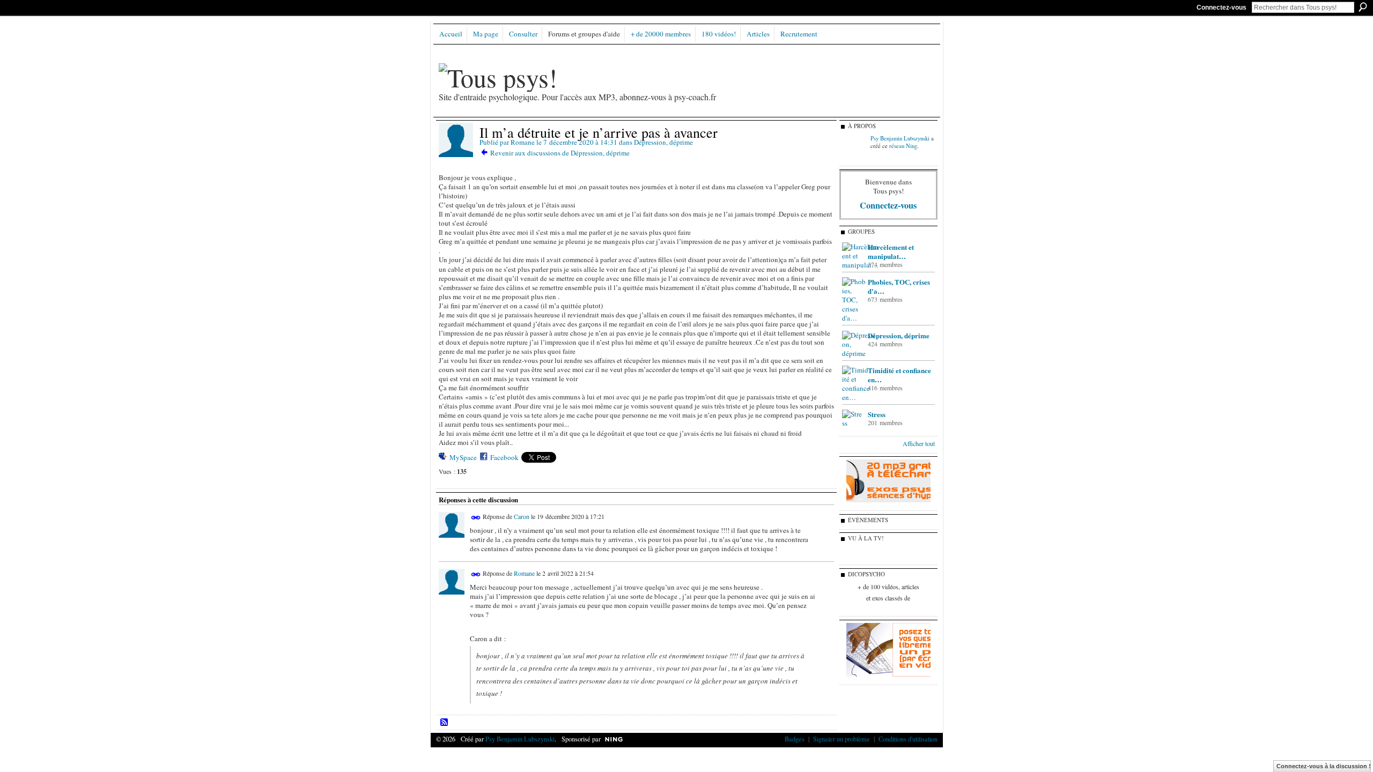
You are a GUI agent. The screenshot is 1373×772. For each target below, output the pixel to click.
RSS (444, 723)
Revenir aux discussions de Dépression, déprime (560, 153)
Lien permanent (476, 518)
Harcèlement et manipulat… (891, 251)
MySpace (463, 457)
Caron (521, 516)
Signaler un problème (841, 738)
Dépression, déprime (663, 142)
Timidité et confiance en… (899, 374)
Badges (794, 738)
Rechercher (1363, 7)
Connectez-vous (1221, 7)
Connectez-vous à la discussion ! (1323, 766)
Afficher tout (919, 443)
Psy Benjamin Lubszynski (899, 138)
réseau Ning (903, 146)
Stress (876, 414)
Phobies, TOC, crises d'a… (899, 286)
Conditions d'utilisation (908, 738)
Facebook (504, 457)
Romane (523, 142)
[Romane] (456, 155)
